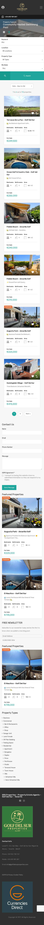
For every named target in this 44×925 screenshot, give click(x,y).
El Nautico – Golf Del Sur (15, 593)
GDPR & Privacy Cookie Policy (12, 875)
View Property (22, 112)
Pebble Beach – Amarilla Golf (19, 227)
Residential (7, 746)
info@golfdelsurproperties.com (17, 864)
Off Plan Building (9, 740)
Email (4, 438)
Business (6, 718)
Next (27, 414)
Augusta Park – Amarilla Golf (19, 331)
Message (5, 456)
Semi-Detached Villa (12, 780)
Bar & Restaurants (10, 724)
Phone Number (7, 447)
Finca (6, 758)
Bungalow (7, 752)
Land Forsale (7, 736)
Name (4, 429)
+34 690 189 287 (11, 17)
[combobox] (22, 51)
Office (6, 727)
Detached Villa (10, 777)
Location (5, 48)
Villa (5, 774)
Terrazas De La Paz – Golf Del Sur (21, 120)
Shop (6, 730)
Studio (6, 764)
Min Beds (5, 65)
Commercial (7, 721)
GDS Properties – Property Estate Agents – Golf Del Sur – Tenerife (21, 796)
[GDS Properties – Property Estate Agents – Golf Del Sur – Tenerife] (22, 12)
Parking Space (8, 743)
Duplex (6, 755)
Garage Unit (7, 733)
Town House (8, 771)
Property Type (7, 56)
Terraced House (9, 767)
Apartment (8, 749)
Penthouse (8, 761)
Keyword (5, 39)
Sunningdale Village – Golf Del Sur (20, 383)
